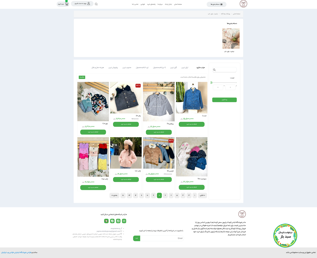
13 (129, 195)
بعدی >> (114, 195)
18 (123, 195)
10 (147, 195)
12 (135, 195)
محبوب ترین (126, 67)
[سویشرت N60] (191, 156)
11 (141, 195)
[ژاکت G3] (126, 153)
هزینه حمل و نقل (98, 67)
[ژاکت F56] (93, 157)
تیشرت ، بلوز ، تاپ (213, 14)
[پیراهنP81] (158, 101)
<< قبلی (202, 195)
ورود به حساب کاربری (80, 3)
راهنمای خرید (151, 4)
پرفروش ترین (113, 67)
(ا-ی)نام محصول (159, 67)
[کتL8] (191, 97)
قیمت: (232, 78)
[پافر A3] (126, 97)
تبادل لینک (168, 4)
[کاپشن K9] (158, 153)
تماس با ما (135, 4)
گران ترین (173, 67)
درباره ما (160, 4)
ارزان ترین (184, 67)
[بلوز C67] (93, 101)
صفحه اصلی (178, 4)
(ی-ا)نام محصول (142, 67)
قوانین (143, 4)
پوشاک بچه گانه (225, 14)
